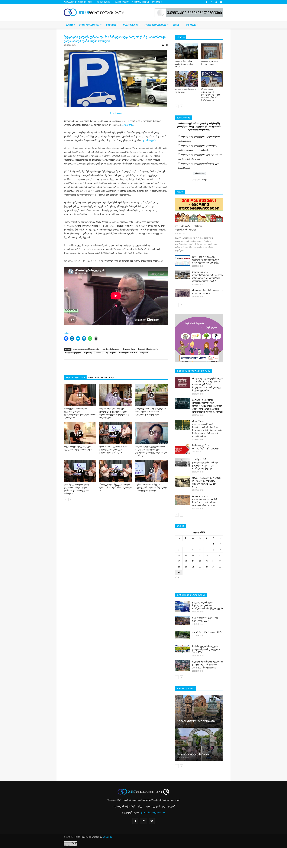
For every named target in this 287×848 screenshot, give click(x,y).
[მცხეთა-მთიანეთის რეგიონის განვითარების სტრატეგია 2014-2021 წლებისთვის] (182, 665)
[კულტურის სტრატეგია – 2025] (182, 635)
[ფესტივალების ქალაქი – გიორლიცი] (186, 79)
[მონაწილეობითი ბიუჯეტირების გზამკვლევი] (182, 449)
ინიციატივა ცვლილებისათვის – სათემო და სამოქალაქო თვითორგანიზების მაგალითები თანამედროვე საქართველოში (207, 384)
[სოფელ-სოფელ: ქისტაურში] (199, 744)
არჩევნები (191, 25)
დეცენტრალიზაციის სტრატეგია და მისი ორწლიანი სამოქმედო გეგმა (207, 605)
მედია (176, 25)
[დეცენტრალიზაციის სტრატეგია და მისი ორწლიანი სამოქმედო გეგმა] (182, 606)
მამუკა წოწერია (110, 353)
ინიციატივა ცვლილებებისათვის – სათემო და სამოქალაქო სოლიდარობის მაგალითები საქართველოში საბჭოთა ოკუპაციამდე (207, 428)
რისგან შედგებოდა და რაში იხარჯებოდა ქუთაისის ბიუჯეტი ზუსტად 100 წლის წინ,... (206, 482)
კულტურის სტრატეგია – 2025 (207, 632)
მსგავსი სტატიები (75, 377)
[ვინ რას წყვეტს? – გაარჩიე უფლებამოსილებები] (199, 210)
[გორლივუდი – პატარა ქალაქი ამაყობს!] (212, 51)
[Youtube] (221, 2)
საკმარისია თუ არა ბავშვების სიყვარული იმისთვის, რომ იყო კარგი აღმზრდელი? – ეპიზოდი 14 (151, 487)
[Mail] (216, 2)
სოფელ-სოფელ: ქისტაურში (193, 754)
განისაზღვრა (149, 140)
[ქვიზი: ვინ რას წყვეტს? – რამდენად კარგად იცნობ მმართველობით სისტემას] (182, 260)
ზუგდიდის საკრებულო (73, 353)
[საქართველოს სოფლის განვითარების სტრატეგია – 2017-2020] (182, 649)
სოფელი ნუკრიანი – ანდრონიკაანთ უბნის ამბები (184, 64)
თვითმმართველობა (89, 25)
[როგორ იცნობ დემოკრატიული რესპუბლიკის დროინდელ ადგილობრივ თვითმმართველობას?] (182, 275)
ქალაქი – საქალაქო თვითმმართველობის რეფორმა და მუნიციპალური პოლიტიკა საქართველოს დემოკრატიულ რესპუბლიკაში (207, 405)
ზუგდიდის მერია (129, 349)
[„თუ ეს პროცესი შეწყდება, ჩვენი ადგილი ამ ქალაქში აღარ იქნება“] (80, 433)
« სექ (177, 577)
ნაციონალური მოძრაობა (128, 353)
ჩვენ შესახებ (103, 2)
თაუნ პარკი (88, 353)
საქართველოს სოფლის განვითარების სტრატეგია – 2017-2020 (206, 649)
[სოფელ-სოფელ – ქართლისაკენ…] (199, 711)
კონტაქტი (157, 2)
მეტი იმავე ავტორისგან (101, 377)
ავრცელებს (127, 125)
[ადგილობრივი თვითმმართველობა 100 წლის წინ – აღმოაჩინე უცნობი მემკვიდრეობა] (182, 500)
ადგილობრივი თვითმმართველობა (86, 349)
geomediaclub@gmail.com (153, 812)
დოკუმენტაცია (130, 25)
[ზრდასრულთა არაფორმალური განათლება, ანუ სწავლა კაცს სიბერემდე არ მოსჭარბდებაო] (212, 79)
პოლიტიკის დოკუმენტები (191, 595)
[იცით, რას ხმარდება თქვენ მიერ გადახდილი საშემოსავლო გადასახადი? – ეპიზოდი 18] (115, 433)
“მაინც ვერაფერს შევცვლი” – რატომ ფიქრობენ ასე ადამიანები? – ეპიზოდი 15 (115, 487)
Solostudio (107, 837)
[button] (206, 2)
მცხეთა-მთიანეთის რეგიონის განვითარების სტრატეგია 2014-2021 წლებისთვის (207, 664)
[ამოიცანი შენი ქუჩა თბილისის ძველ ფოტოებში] (182, 293)
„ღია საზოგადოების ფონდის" (137, 800)
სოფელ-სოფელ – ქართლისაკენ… (196, 721)
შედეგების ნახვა (199, 179)
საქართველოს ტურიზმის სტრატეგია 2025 (205, 619)
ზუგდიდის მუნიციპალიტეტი (148, 349)
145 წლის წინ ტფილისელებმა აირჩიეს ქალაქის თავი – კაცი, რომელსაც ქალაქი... (205, 464)
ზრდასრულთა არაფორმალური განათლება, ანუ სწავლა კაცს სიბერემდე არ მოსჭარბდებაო (211, 94)
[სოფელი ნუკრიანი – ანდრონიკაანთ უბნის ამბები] (186, 51)
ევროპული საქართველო (111, 349)
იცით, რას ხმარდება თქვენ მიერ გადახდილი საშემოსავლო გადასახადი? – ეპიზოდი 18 (113, 449)
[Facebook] (211, 2)
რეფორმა (111, 25)
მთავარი (70, 25)
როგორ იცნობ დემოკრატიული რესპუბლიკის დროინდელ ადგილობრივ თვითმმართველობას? (207, 276)
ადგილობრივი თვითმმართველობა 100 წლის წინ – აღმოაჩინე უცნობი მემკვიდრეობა (204, 500)
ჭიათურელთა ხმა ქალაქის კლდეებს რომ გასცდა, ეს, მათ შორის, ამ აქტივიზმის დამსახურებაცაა (150, 411)
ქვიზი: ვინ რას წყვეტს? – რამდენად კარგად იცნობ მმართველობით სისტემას (205, 259)
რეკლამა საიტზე (140, 2)
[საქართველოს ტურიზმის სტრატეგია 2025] (182, 620)
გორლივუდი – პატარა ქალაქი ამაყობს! (210, 62)
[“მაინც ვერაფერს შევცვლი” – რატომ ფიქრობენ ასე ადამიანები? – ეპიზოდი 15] (115, 471)
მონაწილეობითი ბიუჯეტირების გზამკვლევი (205, 447)
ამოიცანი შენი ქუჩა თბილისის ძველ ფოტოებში (207, 292)
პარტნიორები (122, 2)
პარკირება (144, 353)
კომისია (98, 353)
